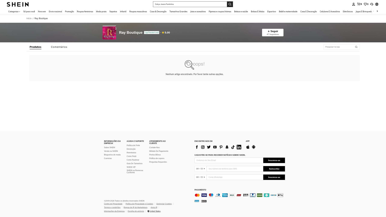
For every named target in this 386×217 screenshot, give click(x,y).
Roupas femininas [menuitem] (85, 11)
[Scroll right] (377, 11)
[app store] (248, 148)
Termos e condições (112, 207)
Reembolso (131, 153)
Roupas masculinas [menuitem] (138, 11)
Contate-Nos (154, 147)
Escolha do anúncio (136, 211)
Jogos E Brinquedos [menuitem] (364, 11)
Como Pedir (131, 156)
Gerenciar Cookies (164, 204)
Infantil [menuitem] (123, 11)
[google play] (254, 148)
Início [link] (29, 18)
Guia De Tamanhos (134, 163)
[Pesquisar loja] (356, 47)
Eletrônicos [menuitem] (348, 11)
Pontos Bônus (155, 155)
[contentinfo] (240, 195)
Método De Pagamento (158, 151)
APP (248, 141)
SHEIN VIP (131, 167)
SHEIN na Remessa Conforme (135, 171)
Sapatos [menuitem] (113, 11)
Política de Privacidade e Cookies (139, 204)
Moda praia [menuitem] (101, 11)
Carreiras (108, 158)
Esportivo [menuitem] (271, 11)
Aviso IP (154, 207)
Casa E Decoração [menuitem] (308, 11)
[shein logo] (18, 4)
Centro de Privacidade (113, 204)
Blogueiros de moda (112, 155)
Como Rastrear (133, 160)
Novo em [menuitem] (42, 11)
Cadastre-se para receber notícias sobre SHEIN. (220, 155)
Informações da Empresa (114, 211)
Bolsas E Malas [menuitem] (257, 11)
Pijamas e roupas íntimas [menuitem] (220, 11)
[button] (371, 4)
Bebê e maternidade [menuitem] (288, 11)
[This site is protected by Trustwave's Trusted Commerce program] (197, 201)
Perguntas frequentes (158, 162)
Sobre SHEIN (109, 147)
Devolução (131, 149)
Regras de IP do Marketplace (135, 207)
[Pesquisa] (230, 4)
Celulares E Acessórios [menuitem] (330, 11)
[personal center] (353, 4)
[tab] (35, 47)
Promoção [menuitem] (69, 11)
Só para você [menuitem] (29, 11)
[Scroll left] (374, 11)
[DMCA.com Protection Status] (204, 201)
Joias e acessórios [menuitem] (198, 11)
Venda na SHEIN (111, 151)
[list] (219, 147)
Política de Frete (133, 145)
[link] (359, 4)
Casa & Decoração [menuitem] (158, 11)
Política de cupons (156, 158)
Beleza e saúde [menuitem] (241, 11)
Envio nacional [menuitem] (55, 11)
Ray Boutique (130, 33)
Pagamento (200, 190)
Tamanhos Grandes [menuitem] (178, 11)
